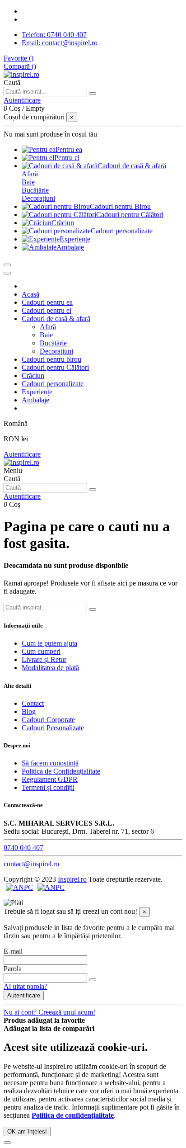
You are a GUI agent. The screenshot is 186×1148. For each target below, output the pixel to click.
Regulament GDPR (50, 779)
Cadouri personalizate (53, 383)
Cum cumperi (41, 651)
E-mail (13, 951)
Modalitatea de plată (50, 667)
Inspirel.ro (72, 879)
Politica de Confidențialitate (61, 771)
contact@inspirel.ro (31, 864)
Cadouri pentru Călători (55, 367)
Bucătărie (35, 190)
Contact (33, 703)
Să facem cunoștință (50, 763)
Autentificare (22, 454)
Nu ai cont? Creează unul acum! (49, 1012)
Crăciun (33, 375)
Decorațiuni (38, 198)
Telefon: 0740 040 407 (54, 34)
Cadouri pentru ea (47, 302)
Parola (13, 969)
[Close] (7, 273)
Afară (30, 174)
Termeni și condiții (48, 787)
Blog (29, 711)
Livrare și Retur (44, 659)
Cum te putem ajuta (49, 643)
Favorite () (18, 58)
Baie (28, 182)
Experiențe (37, 392)
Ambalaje (35, 400)
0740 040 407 (23, 847)
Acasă (30, 294)
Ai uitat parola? (25, 986)
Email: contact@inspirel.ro (60, 43)
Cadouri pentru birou (51, 359)
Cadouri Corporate (48, 719)
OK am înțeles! (27, 1131)
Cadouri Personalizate (53, 728)
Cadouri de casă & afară (56, 318)
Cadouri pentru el (46, 310)
